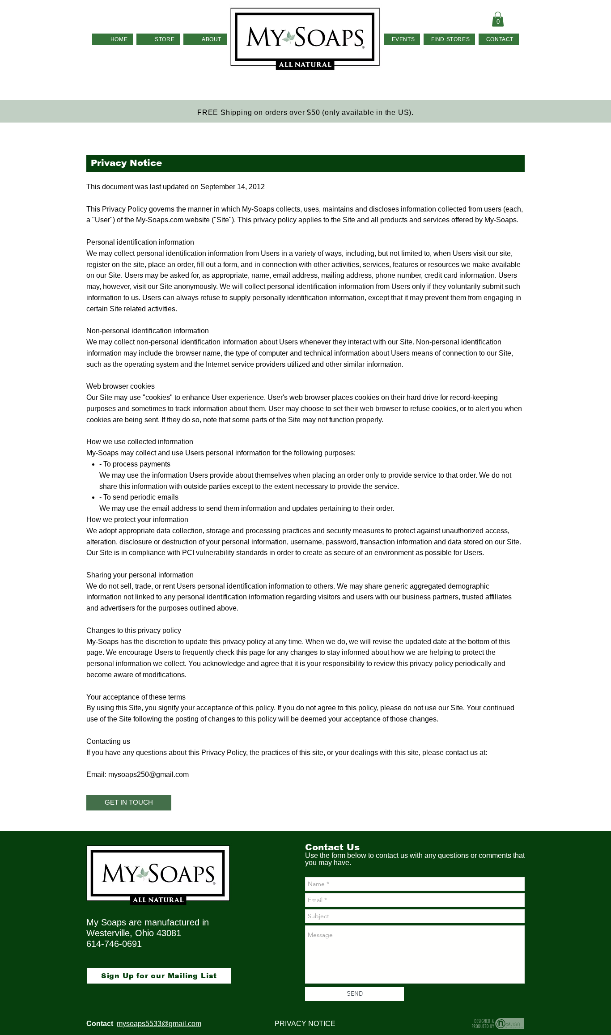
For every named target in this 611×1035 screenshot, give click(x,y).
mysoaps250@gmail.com (148, 774)
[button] (498, 19)
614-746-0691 (114, 944)
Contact (99, 1023)
